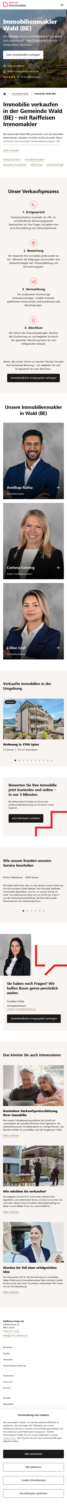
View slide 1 (15, 760)
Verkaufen (8, 1359)
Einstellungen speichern (34, 1493)
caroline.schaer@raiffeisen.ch (21, 1009)
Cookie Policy (9, 1438)
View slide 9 (47, 760)
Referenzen (37, 164)
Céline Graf (16, 648)
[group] (13, 66)
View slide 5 (31, 760)
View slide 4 (27, 760)
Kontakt (7, 1398)
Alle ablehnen (33, 1467)
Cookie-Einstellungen (33, 1480)
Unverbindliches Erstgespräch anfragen (33, 377)
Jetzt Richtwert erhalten (26, 818)
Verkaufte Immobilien (15, 164)
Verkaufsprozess (12, 159)
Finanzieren (8, 1375)
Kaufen (6, 1353)
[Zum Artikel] (33, 1085)
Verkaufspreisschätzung (14, 1365)
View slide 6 (35, 760)
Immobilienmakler (34, 159)
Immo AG (7, 1382)
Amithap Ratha (20, 488)
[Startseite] (4, 94)
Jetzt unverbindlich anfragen (23, 54)
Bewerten (7, 1347)
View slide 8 (43, 760)
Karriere (7, 1388)
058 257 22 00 (12, 1331)
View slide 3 (23, 760)
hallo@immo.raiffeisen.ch (15, 1335)
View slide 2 (19, 760)
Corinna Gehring (21, 568)
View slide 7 (39, 760)
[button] (62, 5)
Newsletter (8, 1404)
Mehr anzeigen (11, 150)
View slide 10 (52, 760)
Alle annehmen (33, 1453)
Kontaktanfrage (54, 164)
